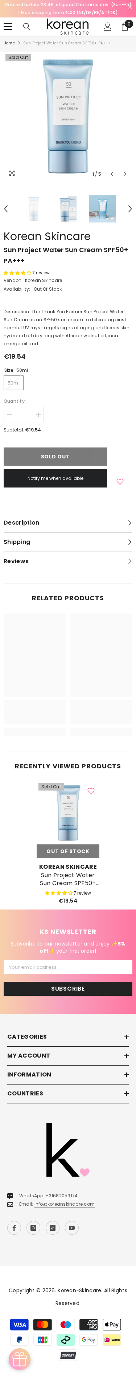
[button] (112, 174)
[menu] (8, 26)
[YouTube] (72, 1228)
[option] (68, 116)
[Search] (26, 26)
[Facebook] (14, 1228)
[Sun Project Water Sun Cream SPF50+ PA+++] (68, 812)
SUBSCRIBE (68, 988)
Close (129, 7)
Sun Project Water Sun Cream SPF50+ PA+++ (68, 879)
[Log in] (108, 27)
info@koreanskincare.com (64, 1204)
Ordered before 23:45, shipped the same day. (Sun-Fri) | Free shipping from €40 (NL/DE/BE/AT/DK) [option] (68, 8)
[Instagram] (33, 1228)
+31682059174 (61, 1196)
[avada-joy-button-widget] (19, 1359)
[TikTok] (52, 1228)
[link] (35, 716)
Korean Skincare (47, 236)
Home (9, 43)
